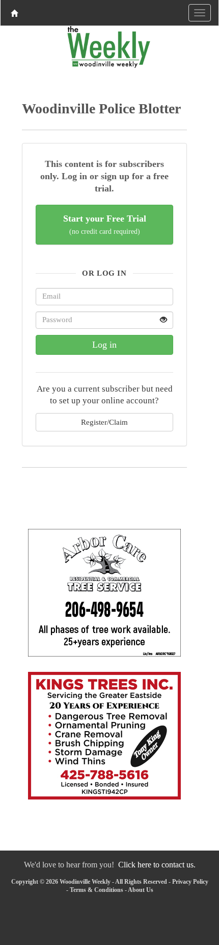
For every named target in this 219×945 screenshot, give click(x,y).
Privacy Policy (190, 881)
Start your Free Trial (104, 224)
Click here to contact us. (157, 864)
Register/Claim (104, 422)
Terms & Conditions (96, 889)
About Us (140, 889)
